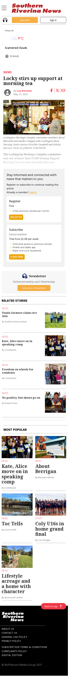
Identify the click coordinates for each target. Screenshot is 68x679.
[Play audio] (5, 19)
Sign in (53, 20)
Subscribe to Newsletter (34, 287)
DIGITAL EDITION (12, 655)
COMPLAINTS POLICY (14, 651)
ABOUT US (8, 628)
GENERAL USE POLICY (14, 636)
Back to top (50, 606)
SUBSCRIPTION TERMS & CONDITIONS (24, 647)
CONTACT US (9, 632)
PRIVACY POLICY (11, 640)
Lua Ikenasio (24, 90)
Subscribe (25, 20)
